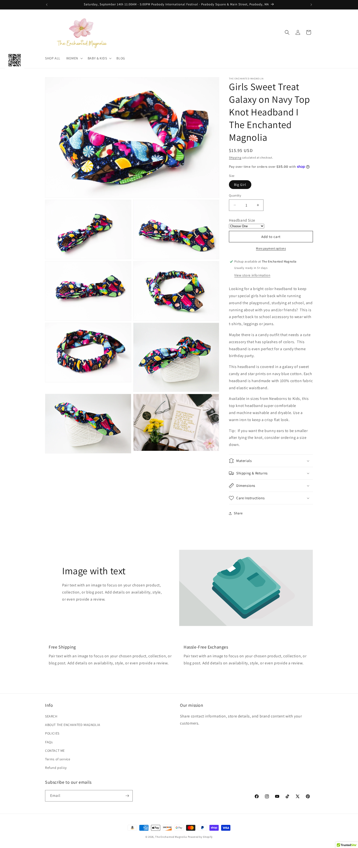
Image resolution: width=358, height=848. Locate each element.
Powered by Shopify (200, 837)
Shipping (235, 157)
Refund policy (56, 767)
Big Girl (240, 184)
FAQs (49, 742)
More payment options (271, 248)
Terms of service (57, 759)
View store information (252, 275)
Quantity (235, 195)
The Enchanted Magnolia (171, 837)
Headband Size (242, 220)
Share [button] (238, 513)
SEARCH (51, 716)
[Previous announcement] (46, 4)
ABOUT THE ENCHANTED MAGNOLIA (72, 725)
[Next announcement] (311, 4)
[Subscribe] (127, 795)
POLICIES (52, 733)
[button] (74, 58)
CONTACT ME (55, 750)
